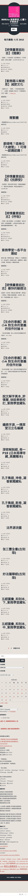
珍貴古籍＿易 (6, 413)
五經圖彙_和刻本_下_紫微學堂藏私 (14, 601)
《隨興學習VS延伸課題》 (12, 861)
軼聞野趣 (3, 871)
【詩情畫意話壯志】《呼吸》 (14, 215)
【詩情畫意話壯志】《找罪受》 (14, 178)
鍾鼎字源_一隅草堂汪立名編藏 (14, 426)
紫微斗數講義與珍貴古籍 (5, 869)
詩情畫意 (10, 69)
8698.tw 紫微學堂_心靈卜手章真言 (14, 20)
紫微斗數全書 (23, 866)
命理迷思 (10, 106)
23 (6, 696)
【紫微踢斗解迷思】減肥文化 (14, 83)
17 (10, 693)
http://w (13, 93)
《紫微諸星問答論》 (5, 861)
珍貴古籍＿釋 (6, 466)
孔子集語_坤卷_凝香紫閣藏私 (14, 480)
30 (6, 700)
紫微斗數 (5, 106)
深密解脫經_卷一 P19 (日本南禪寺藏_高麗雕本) (14, 453)
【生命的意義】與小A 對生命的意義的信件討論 (14, 361)
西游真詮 (17, 869)
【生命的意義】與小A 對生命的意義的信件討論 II (14, 325)
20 (22, 693)
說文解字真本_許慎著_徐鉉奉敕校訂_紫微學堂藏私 (14, 399)
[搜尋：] (14, 656)
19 (18, 693)
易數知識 (5, 132)
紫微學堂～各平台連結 (14, 252)
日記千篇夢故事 (11, 863)
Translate (13, 711)
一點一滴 (17, 861)
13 (22, 689)
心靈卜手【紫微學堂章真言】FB (9, 721)
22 (2, 696)
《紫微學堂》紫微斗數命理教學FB (9, 729)
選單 (14, 30)
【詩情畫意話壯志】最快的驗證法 (14, 287)
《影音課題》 (19, 859)
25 (14, 696)
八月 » (6, 703)
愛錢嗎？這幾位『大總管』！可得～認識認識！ (14, 147)
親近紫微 (5, 346)
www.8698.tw (4, 846)
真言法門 (19, 866)
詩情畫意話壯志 (6, 67)
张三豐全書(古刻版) (14, 551)
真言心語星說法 (10, 866)
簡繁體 (14, 118)
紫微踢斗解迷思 (6, 104)
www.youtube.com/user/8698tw (10, 855)
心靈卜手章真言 (6, 63)
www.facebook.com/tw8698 (8, 851)
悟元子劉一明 (4, 863)
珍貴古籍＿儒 (6, 491)
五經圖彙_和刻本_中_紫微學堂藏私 (14, 626)
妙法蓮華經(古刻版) (14, 576)
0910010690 (3, 743)
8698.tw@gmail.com (6, 746)
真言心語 (5, 69)
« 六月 (2, 703)
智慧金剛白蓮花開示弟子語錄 (23, 863)
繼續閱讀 (4, 97)
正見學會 (1, 866)
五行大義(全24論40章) (22, 861)
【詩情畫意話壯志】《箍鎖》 (14, 51)
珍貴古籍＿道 (6, 562)
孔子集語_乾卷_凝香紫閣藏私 (14, 505)
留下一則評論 (6, 71)
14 (26, 689)
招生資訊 (5, 273)
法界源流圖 (14, 528)
